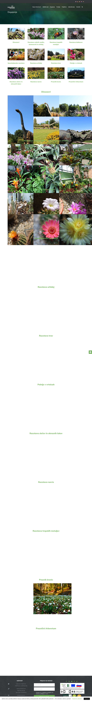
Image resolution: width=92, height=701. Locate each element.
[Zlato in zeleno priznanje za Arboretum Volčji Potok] (77, 695)
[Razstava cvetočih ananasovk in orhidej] (36, 28)
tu (54, 698)
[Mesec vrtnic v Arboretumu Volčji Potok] (75, 49)
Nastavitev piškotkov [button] (77, 698)
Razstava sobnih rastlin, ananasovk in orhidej (46, 140)
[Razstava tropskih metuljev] (56, 28)
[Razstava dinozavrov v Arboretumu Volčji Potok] (16, 28)
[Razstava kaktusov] (75, 28)
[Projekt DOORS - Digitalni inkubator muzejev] (72, 690)
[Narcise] (36, 68)
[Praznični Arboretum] (75, 68)
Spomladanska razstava (16, 63)
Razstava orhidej (36, 63)
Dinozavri (16, 42)
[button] (82, 7)
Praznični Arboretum (76, 82)
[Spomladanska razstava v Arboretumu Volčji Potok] (16, 49)
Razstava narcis (36, 82)
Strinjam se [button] (87, 698)
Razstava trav (56, 63)
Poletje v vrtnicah (76, 63)
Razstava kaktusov (76, 42)
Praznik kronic (56, 82)
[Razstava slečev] (16, 68)
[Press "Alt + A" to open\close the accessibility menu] (90, 352)
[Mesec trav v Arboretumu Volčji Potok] (56, 49)
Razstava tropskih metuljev (46, 531)
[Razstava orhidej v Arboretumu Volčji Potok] (36, 49)
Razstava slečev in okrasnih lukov (46, 433)
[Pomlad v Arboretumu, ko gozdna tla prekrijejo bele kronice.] (56, 68)
